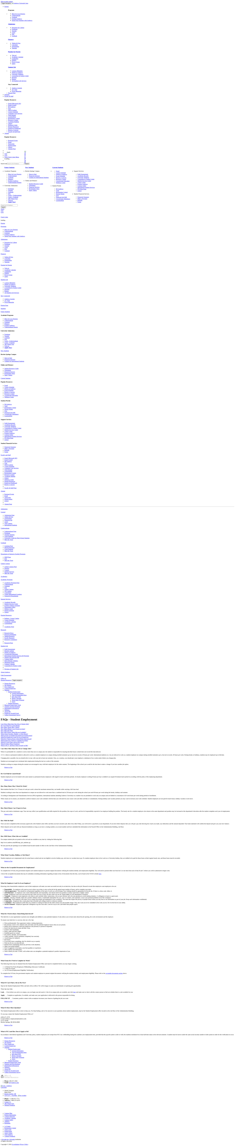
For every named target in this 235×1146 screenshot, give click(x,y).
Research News (8, 633)
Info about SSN (16, 697)
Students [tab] (3, 308)
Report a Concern (13, 130)
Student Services (9, 571)
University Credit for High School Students (16, 538)
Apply (8, 152)
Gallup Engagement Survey (12, 715)
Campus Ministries (17, 71)
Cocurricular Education (62, 181)
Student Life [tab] (4, 279)
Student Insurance (13, 703)
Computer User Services (15, 113)
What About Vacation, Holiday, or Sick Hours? (14, 734)
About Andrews (5, 672)
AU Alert (14, 89)
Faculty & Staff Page (14, 131)
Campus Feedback (9, 1136)
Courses (6, 570)
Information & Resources (11, 708)
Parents (6, 6)
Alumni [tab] (3, 491)
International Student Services (86, 187)
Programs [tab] (3, 226)
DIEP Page (7, 557)
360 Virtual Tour (13, 198)
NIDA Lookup (12, 110)
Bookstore (7, 1123)
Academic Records (82, 176)
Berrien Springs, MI (10, 1094)
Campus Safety (81, 186)
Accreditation (15, 1144)
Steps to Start (33, 174)
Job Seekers (7, 685)
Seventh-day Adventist (8, 1139)
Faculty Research (9, 638)
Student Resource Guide (36, 184)
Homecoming (12, 145)
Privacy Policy (24, 1144)
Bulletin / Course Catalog (11, 618)
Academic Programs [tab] (6, 579)
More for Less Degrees (18, 14)
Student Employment (14, 692)
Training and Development (12, 706)
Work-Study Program (18, 700)
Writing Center (8, 609)
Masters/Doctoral (9, 547)
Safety (13, 63)
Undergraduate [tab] (5, 528)
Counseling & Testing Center (20, 76)
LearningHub (12, 117)
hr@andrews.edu (14, 1082)
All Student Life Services (19, 81)
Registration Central (14, 118)
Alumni (6, 133)
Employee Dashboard (14, 128)
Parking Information (10, 1115)
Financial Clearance (83, 197)
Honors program (9, 610)
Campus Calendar (9, 664)
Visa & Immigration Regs (19, 695)
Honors (14, 79)
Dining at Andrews (17, 72)
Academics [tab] (4, 576)
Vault (57, 190)
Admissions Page (9, 515)
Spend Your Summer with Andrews (22, 20)
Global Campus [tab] (5, 563)
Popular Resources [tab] (6, 615)
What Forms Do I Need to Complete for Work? (14, 740)
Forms (79, 202)
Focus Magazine (16, 91)
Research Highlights (10, 634)
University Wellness (17, 74)
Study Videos (33, 190)
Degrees (6, 568)
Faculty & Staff (8, 96)
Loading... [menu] (7, 159)
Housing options (9, 651)
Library (10, 123)
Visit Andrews (8, 1134)
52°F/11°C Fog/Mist (11, 1095)
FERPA (14, 60)
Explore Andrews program (12, 605)
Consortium (7, 592)
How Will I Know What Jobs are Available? (13, 732)
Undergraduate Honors (14, 182)
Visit (5, 154)
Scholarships (15, 46)
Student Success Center (84, 181)
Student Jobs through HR (11, 657)
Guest (13, 32)
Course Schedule (13, 112)
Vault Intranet (12, 115)
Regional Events (13, 140)
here (100, 874)
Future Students (9, 167)
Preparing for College (18, 27)
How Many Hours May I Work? (10, 727)
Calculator (15, 45)
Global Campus (8, 589)
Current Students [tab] (5, 378)
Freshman (14, 29)
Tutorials (14, 48)
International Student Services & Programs (16, 656)
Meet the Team (8, 539)
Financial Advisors (34, 176)
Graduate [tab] (3, 543)
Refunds (79, 200)
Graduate (14, 17)
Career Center (81, 182)
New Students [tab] (5, 351)
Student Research (9, 636)
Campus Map (8, 1113)
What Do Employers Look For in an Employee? (15, 737)
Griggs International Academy (13, 594)
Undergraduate (16, 15)
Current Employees (10, 688)
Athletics (7, 1121)
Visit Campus (8, 523)
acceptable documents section (114, 973)
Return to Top (8, 767)
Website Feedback (9, 1105)
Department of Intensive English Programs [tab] (13, 554)
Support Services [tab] (6, 599)
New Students (29, 167)
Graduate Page (8, 546)
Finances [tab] (3, 254)
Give (5, 155)
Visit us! (14, 55)
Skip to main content (7, 1)
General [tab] (3, 512)
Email (9, 142)
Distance (10, 179)
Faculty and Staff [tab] (6, 455)
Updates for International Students (39, 177)
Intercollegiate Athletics (11, 661)
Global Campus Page (10, 567)
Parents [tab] (3, 223)
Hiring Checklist (16, 698)
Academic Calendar (17, 57)
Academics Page (9, 627)
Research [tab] (3, 630)
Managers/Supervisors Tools (12, 705)
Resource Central (13, 120)
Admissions (11, 24)
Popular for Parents (14, 52)
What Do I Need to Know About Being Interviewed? (16, 739)
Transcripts (11, 144)
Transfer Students (9, 535)
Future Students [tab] (5, 311)
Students (6, 94)
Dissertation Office (9, 607)
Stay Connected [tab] (5, 296)
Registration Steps (34, 189)
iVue (9, 108)
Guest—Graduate (13, 197)
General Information (18, 693)
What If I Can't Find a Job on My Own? (12, 742)
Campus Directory (9, 1116)
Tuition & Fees (16, 43)
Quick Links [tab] (4, 217)
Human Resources (13, 127)
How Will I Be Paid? (7, 730)
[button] (17, 157)
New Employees (9, 687)
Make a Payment (82, 198)
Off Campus (8, 591)
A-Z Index (7, 1126)
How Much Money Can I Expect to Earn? (13, 729)
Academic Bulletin (13, 122)
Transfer (14, 31)
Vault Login (7, 1129)
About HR (7, 711)
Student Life (12, 67)
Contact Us (7, 1102)
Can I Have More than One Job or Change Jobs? (15, 724)
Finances (11, 39)
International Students (10, 525)
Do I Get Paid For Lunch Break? (10, 725)
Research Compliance (10, 639)
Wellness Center (12, 125)
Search (3, 207)
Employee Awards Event (11, 713)
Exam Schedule (60, 176)
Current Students (57, 167)
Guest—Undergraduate (15, 195)
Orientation (32, 185)
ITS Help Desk (81, 189)
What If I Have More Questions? (10, 744)
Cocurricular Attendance (63, 199)
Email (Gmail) (12, 105)
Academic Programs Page (11, 583)
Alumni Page (12, 149)
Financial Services (34, 187)
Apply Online (8, 1133)
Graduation (15, 58)
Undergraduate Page (10, 531)
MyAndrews (11, 107)
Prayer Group (16, 62)
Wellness (7, 710)
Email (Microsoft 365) (14, 103)
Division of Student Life (11, 669)
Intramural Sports (9, 662)
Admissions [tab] (4, 239)
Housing (14, 77)
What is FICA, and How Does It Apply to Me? (14, 745)
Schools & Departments (11, 596)
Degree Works (60, 194)
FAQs (13, 702)
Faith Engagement (82, 174)
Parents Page (12, 93)
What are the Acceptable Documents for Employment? (16, 735)
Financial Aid (8, 520)
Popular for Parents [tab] (6, 265)
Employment (8, 1131)
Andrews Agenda (17, 88)
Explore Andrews (17, 19)
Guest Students (8, 536)
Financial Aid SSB (61, 197)
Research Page (8, 643)
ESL (13, 34)
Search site (4, 163)
